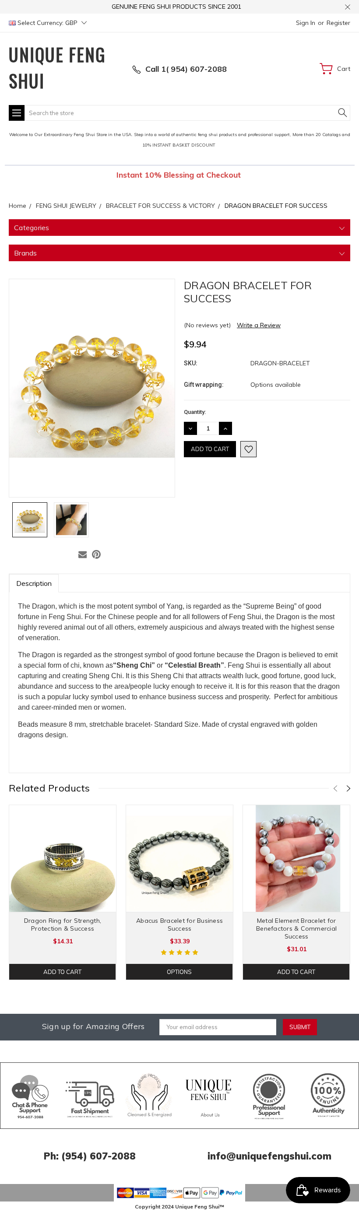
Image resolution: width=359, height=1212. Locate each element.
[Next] (348, 788)
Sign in (305, 23)
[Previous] (335, 788)
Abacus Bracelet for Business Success (179, 924)
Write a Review (259, 325)
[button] (30, 1095)
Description (34, 583)
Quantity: (195, 412)
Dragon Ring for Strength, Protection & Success (62, 924)
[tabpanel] (62, 892)
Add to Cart (62, 971)
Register (338, 23)
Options (179, 971)
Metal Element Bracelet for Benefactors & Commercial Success (296, 928)
